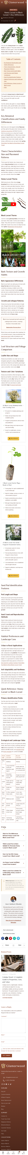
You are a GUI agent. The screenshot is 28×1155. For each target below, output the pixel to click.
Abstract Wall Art (5, 1146)
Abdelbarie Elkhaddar (8, 18)
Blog (2, 1109)
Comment (4, 1016)
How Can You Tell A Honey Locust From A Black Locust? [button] (11, 855)
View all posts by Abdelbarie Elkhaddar (13, 921)
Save (23, 264)
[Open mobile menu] (2, 2)
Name (3, 1035)
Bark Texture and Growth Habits (12, 71)
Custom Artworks (5, 1094)
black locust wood (5, 336)
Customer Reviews (6, 1128)
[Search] (26, 2)
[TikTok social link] (11, 1084)
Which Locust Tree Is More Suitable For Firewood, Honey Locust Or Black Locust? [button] (11, 846)
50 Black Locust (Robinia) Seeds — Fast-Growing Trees (13, 407)
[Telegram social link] (18, 938)
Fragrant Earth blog (15, 385)
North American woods (9, 933)
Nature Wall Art (5, 1143)
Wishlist (3, 1106)
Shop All (3, 1091)
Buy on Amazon (14, 438)
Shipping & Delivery (6, 1122)
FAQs (5, 87)
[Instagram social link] (4, 1084)
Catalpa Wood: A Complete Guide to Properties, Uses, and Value (12, 980)
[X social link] (6, 938)
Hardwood (5, 974)
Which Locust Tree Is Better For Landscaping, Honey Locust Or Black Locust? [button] (12, 873)
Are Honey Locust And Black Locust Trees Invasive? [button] (11, 863)
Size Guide (3, 1131)
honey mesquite (7, 751)
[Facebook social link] (2, 938)
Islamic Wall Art (5, 1140)
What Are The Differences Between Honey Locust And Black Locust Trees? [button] (11, 836)
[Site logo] (14, 2)
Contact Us (4, 1116)
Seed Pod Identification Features (12, 77)
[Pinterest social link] (10, 938)
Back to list (13, 945)
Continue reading (7, 998)
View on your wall (5, 1103)
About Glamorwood (6, 1100)
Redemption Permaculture (15, 227)
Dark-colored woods (8, 930)
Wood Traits (13, 9)
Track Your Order (5, 1119)
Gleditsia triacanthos (6, 131)
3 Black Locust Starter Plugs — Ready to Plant (12, 484)
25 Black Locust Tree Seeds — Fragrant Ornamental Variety (12, 544)
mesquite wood (20, 749)
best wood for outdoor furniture (9, 663)
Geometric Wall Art (6, 1149)
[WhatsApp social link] (14, 938)
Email (3, 1042)
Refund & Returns (5, 1125)
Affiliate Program (5, 1097)
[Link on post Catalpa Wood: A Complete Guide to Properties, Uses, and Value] (13, 963)
